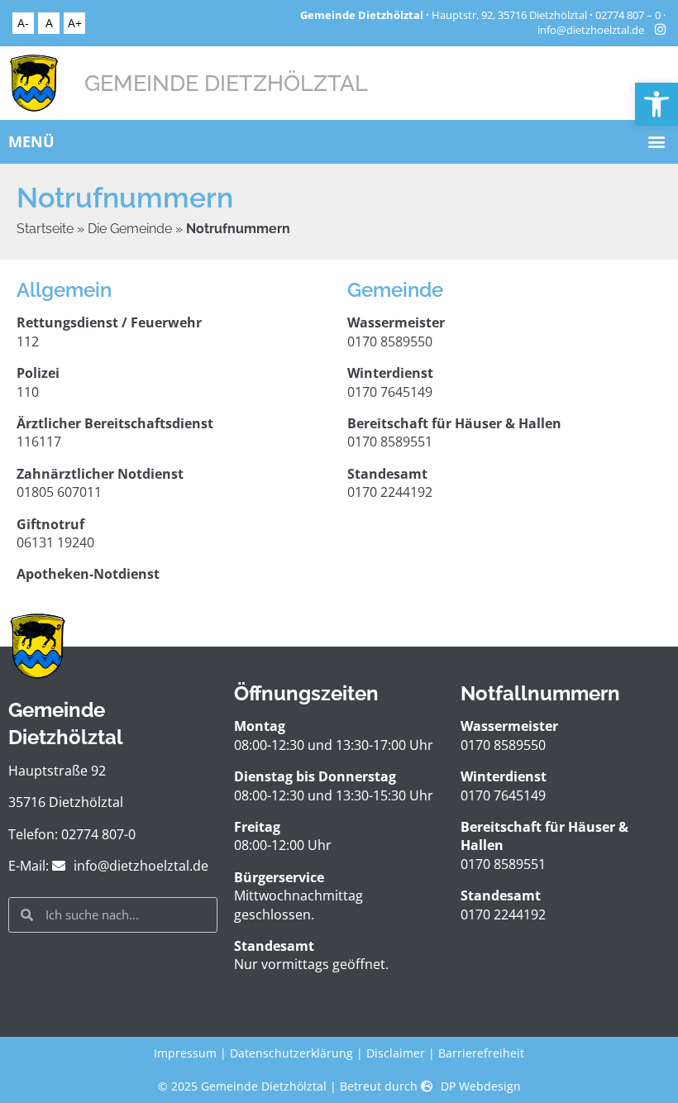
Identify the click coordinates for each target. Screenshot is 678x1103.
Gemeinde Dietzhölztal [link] (226, 82)
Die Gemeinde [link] (130, 228)
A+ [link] (75, 23)
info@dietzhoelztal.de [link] (590, 30)
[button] (656, 141)
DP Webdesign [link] (481, 1086)
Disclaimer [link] (395, 1053)
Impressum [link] (185, 1053)
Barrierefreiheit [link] (481, 1053)
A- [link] (23, 23)
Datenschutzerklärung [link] (291, 1053)
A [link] (49, 23)
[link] (656, 104)
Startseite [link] (45, 228)
